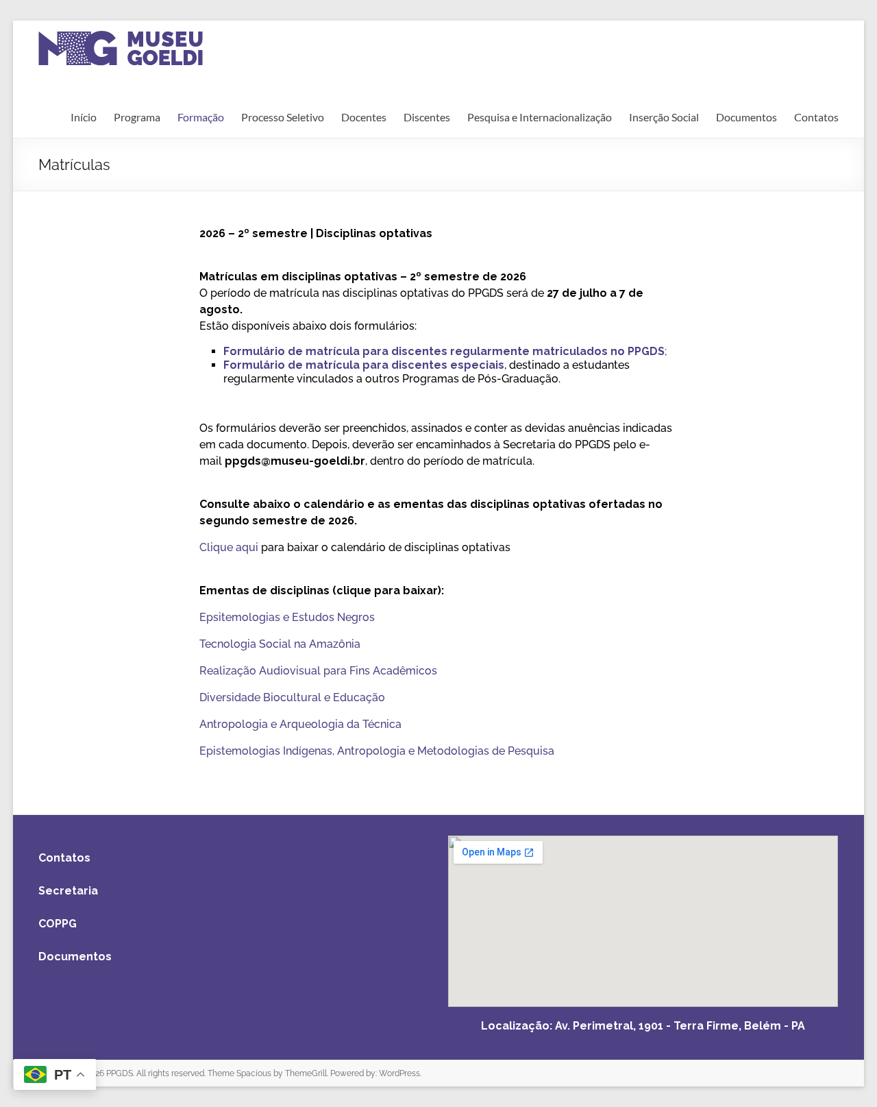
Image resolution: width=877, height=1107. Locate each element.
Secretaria (68, 890)
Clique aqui (228, 547)
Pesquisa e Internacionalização (539, 116)
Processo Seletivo (282, 116)
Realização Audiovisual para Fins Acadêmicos (318, 670)
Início (84, 116)
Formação (200, 116)
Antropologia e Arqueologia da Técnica (300, 724)
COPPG (57, 923)
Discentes (427, 116)
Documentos (746, 116)
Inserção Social (664, 116)
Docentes (363, 116)
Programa (137, 116)
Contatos (816, 116)
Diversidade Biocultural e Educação (292, 697)
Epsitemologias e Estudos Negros (287, 617)
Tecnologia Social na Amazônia (279, 643)
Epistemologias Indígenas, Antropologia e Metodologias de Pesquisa (376, 750)
